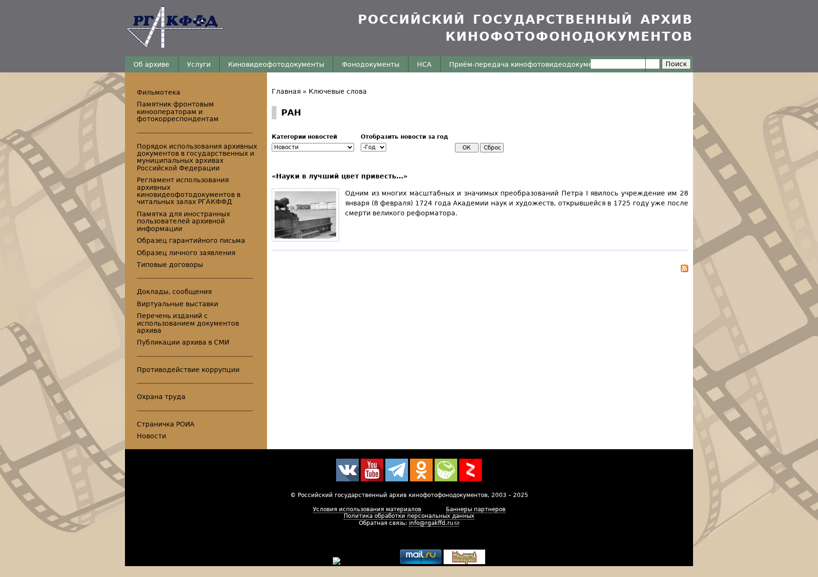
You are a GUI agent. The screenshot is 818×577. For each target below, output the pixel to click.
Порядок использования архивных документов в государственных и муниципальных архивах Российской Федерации (197, 157)
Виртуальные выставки (177, 304)
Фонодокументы (371, 64)
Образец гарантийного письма (191, 240)
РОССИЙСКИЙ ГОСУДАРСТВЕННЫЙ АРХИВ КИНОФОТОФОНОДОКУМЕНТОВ (525, 28)
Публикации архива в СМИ (183, 342)
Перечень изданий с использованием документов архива (188, 323)
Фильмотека (158, 92)
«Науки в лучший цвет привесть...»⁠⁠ (340, 176)
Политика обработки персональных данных (409, 516)
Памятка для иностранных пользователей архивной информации (183, 221)
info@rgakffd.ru (431, 523)
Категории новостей (304, 136)
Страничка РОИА (166, 424)
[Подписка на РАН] (480, 270)
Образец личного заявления (186, 253)
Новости (151, 436)
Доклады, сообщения (174, 291)
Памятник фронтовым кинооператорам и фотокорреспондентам (178, 111)
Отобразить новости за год (404, 136)
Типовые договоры (170, 264)
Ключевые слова (338, 91)
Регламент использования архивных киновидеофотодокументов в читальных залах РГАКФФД (188, 190)
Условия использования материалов (367, 509)
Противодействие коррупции (188, 369)
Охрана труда (161, 396)
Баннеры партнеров (476, 509)
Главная (286, 91)
